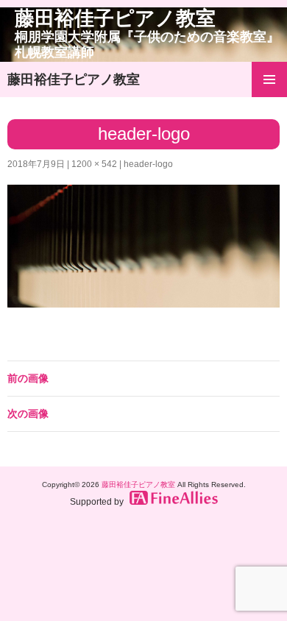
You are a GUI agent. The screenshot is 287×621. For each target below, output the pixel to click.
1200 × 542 (94, 164)
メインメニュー (269, 79)
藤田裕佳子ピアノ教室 (147, 33)
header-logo (148, 164)
